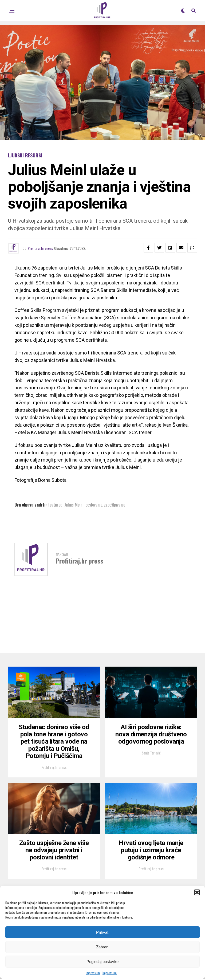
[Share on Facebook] (148, 247)
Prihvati (102, 932)
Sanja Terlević (151, 753)
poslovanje (93, 505)
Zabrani (102, 947)
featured (55, 505)
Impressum (93, 972)
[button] (197, 892)
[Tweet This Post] (159, 247)
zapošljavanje (114, 505)
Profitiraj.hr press (40, 248)
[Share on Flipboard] (170, 247)
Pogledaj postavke (102, 961)
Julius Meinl (74, 505)
